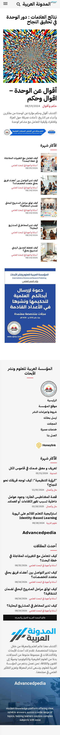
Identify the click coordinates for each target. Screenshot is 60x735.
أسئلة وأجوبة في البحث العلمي (24, 165)
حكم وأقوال (49, 106)
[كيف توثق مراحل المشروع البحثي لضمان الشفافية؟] (49, 207)
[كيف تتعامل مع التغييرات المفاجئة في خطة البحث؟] (49, 162)
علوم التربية (51, 523)
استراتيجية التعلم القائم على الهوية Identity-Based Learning (34, 515)
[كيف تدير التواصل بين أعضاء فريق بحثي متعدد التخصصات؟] (49, 185)
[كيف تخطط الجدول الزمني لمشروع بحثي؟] (49, 252)
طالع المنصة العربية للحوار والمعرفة (30, 618)
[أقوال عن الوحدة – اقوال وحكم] (30, 56)
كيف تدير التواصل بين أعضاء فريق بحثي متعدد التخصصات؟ (21, 182)
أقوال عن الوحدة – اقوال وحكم (33, 94)
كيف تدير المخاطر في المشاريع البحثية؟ (23, 226)
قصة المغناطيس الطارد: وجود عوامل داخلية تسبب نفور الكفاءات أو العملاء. (32, 499)
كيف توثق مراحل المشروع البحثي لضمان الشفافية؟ (21, 204)
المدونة (53, 473)
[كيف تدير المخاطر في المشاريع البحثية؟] (49, 230)
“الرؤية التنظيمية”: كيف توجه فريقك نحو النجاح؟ (30, 482)
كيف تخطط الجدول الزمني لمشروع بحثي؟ (25, 249)
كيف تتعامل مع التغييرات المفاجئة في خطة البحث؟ (21, 159)
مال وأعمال (51, 490)
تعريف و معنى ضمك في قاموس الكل (33, 468)
